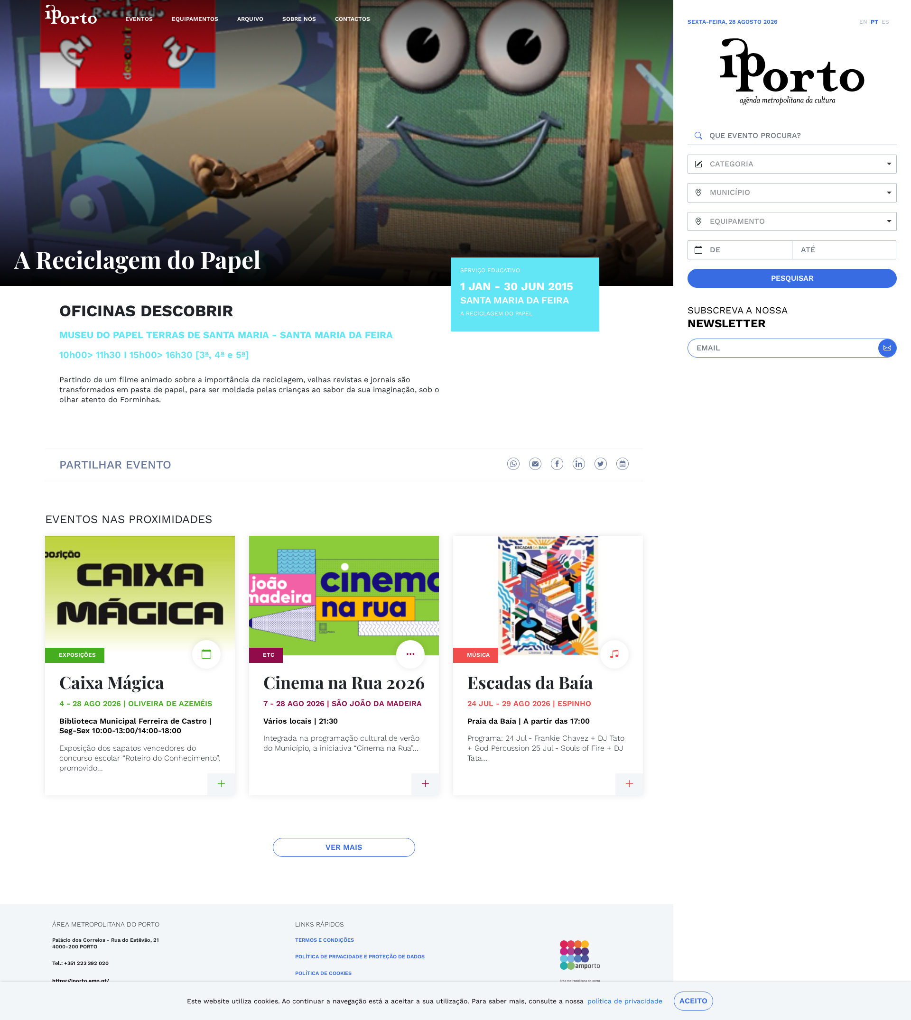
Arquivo (250, 19)
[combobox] (792, 164)
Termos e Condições (324, 940)
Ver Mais (343, 847)
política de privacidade (624, 1001)
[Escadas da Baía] (629, 784)
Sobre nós (299, 19)
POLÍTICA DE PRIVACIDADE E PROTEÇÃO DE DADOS (360, 957)
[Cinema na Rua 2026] (425, 784)
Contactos (352, 19)
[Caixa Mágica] (221, 784)
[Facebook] (557, 464)
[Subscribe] (887, 348)
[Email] (535, 464)
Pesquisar (792, 278)
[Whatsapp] (513, 464)
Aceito (693, 1000)
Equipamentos (195, 19)
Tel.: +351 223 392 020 (80, 963)
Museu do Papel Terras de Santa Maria (164, 334)
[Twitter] (601, 464)
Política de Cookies (323, 973)
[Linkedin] (579, 464)
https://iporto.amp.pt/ (80, 981)
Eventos (139, 19)
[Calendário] (622, 464)
